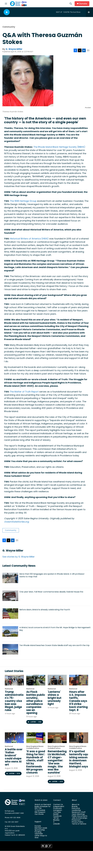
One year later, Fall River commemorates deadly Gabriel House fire (51, 591)
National (9, 689)
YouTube (57, 812)
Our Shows (39, 814)
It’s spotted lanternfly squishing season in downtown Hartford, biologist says (78, 758)
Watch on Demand (43, 805)
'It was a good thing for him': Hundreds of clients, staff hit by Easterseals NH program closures (35, 761)
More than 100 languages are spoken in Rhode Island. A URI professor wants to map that (52, 575)
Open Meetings (78, 814)
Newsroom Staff (78, 812)
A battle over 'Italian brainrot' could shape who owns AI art (13, 757)
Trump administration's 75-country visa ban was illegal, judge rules (14, 701)
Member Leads (41, 828)
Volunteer (39, 834)
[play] (7, 12)
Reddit (56, 814)
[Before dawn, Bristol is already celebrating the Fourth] (10, 613)
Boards (75, 807)
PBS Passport (40, 812)
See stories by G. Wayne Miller (18, 556)
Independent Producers (58, 807)
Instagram (57, 810)
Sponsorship (40, 830)
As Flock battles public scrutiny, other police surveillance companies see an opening (35, 702)
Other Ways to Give (41, 837)
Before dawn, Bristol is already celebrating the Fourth (44, 609)
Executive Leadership (76, 809)
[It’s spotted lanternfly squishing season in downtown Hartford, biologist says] (78, 737)
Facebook (57, 816)
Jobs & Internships (79, 818)
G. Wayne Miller (14, 49)
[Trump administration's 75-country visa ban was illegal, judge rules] (14, 680)
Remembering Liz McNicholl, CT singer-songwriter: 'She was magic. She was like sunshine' (57, 761)
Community (8, 26)
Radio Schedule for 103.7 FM (42, 807)
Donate (83, 3)
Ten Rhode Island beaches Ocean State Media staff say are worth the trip (54, 645)
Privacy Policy (77, 822)
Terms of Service (79, 824)
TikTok (56, 818)
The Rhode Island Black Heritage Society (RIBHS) (59, 146)
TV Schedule (40, 810)
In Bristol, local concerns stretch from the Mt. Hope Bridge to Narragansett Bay (55, 629)
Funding (38, 832)
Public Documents (79, 816)
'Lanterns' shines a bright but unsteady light (54, 698)
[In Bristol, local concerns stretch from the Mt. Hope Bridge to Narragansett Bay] (10, 631)
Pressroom (76, 820)
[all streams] (89, 12)
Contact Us (58, 805)
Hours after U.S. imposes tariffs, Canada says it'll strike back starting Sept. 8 (78, 701)
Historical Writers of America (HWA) (29, 238)
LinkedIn (56, 824)
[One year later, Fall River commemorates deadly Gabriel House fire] (10, 595)
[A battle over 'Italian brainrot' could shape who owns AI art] (14, 737)
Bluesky (56, 820)
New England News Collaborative (34, 747)
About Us (75, 805)
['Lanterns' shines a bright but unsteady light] (57, 680)
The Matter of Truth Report (24, 391)
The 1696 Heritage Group (23, 200)
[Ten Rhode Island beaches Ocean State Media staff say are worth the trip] (10, 649)
